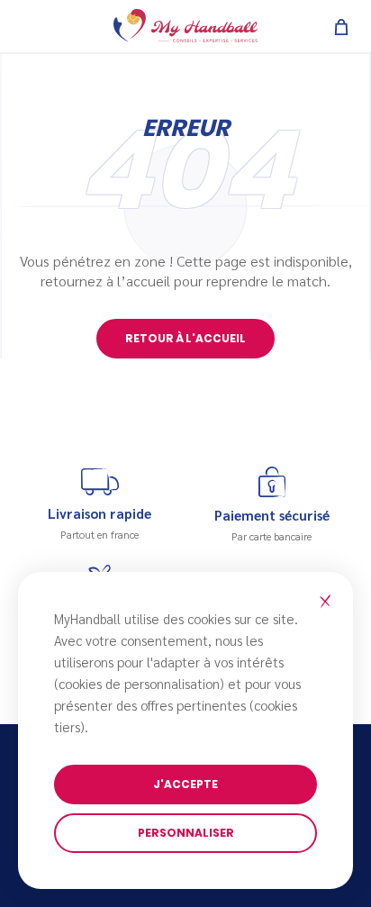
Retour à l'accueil (185, 338)
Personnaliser (186, 832)
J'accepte (185, 784)
